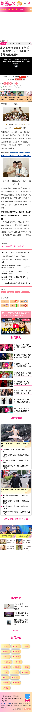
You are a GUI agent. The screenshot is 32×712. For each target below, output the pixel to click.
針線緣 (3, 9)
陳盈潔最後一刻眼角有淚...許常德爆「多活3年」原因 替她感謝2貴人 (11, 548)
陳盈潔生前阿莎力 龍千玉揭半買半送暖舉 (15, 467)
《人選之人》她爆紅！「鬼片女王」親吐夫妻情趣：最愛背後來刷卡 (20, 98)
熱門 (26, 9)
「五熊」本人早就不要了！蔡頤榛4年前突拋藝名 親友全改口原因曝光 (27, 548)
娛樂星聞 (2, 41)
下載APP (5, 301)
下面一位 (17, 128)
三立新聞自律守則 (7, 698)
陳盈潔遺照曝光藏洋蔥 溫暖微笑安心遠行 (15, 507)
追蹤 (4, 305)
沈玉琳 (19, 124)
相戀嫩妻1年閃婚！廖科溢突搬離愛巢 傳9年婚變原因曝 (28, 98)
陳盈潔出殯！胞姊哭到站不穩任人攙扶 (15, 496)
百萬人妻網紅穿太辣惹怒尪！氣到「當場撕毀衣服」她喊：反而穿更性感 (27, 542)
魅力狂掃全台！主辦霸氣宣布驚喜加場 (21, 622)
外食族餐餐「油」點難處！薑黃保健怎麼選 (21, 606)
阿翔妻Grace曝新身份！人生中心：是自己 (16, 513)
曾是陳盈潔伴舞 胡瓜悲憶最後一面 (14, 450)
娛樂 (8, 41)
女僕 (25, 124)
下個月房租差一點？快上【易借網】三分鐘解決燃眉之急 (13, 272)
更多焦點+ (16, 630)
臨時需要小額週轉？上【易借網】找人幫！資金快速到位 (13, 278)
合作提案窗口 (18, 698)
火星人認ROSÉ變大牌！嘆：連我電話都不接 (15, 252)
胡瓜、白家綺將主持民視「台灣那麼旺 (13, 246)
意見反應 (4, 701)
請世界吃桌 (13, 9)
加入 (22, 301)
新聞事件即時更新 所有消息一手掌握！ (14, 256)
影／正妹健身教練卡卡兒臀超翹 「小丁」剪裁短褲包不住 (4, 98)
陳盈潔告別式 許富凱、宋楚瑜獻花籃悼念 (15, 502)
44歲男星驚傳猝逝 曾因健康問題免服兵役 (15, 456)
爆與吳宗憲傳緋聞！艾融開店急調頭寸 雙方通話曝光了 (7, 536)
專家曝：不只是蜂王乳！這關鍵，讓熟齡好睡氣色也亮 (11, 267)
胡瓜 (5, 124)
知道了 (28, 709)
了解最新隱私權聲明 (17, 709)
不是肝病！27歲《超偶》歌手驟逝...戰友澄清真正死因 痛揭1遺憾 (23, 536)
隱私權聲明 (16, 696)
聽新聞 (3, 43)
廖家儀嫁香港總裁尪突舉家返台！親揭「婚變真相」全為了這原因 (12, 98)
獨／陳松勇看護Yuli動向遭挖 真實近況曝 (16, 461)
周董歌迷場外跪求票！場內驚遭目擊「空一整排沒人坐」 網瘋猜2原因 (16, 215)
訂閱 (13, 301)
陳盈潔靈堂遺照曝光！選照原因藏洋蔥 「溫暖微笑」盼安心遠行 (11, 542)
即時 (21, 9)
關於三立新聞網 (7, 696)
